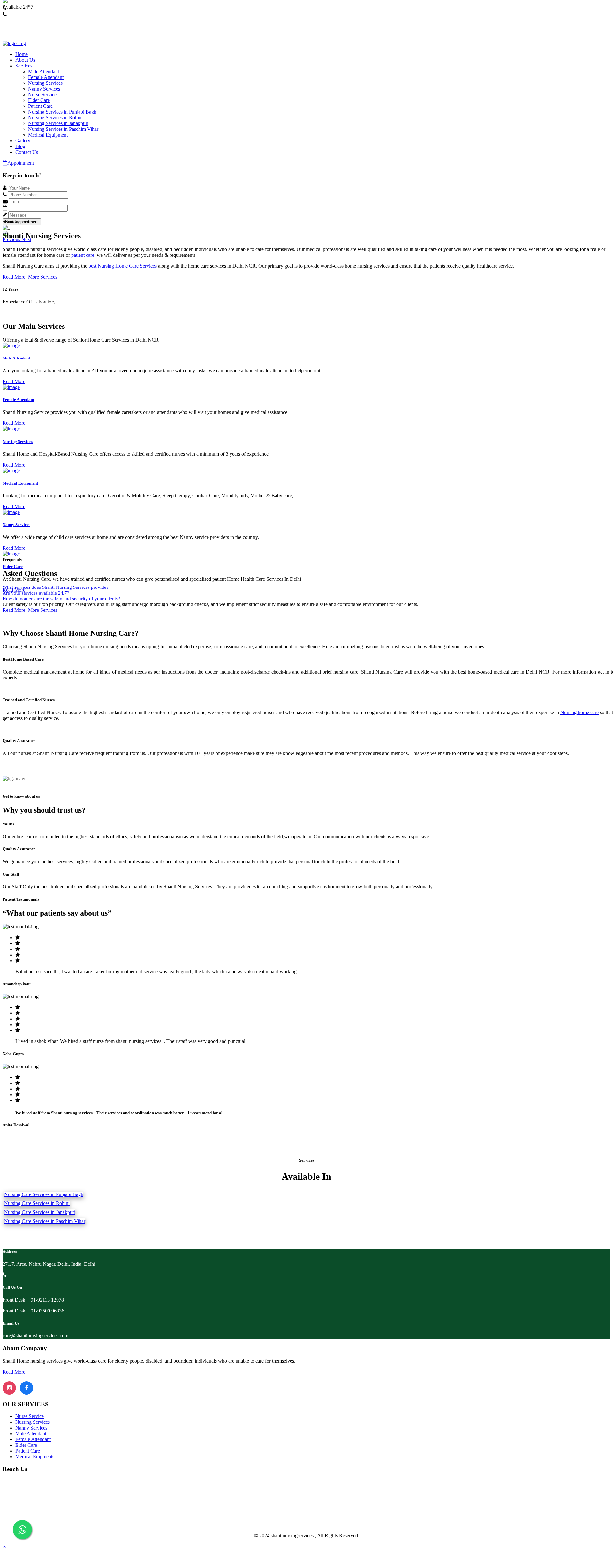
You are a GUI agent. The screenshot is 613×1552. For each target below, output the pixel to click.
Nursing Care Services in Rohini (37, 1203)
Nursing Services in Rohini (55, 117)
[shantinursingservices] (14, 43)
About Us (25, 60)
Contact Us (26, 152)
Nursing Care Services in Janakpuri (39, 1212)
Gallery (22, 140)
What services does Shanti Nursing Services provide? (56, 587)
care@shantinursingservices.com (35, 1335)
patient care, (83, 255)
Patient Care (40, 106)
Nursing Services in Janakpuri (58, 123)
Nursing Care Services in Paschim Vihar (44, 1221)
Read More (14, 381)
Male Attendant (43, 71)
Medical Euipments (34, 1456)
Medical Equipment (48, 135)
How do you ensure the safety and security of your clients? (61, 598)
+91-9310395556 (20, 20)
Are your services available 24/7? (36, 592)
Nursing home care (579, 712)
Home (21, 54)
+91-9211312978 (20, 13)
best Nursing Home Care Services (122, 266)
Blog (20, 146)
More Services (42, 277)
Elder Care (39, 100)
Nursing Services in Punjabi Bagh (62, 111)
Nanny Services (44, 88)
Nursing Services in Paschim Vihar (63, 129)
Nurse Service (42, 94)
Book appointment (22, 221)
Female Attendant (46, 77)
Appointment (20, 163)
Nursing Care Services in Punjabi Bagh (43, 1194)
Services (23, 65)
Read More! (15, 277)
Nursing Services (45, 83)
